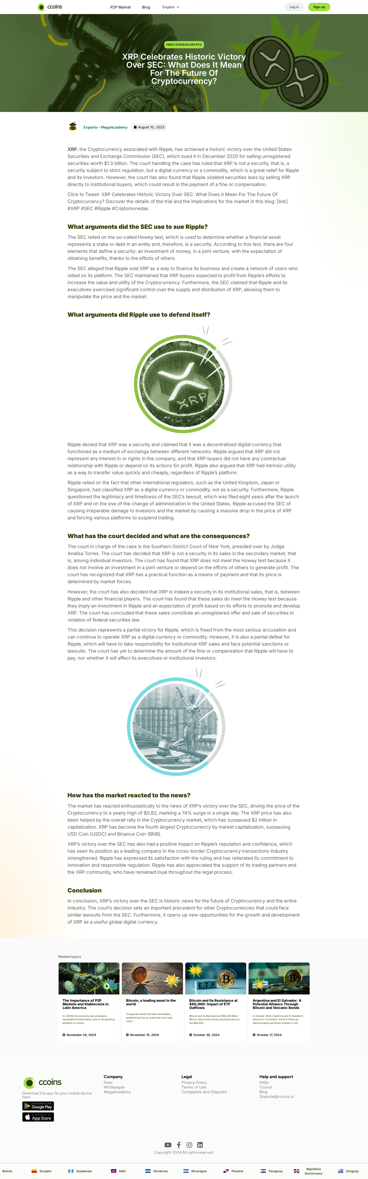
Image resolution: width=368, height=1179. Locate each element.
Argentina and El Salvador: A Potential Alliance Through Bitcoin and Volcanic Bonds (213, 1004)
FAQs (264, 1082)
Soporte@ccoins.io (276, 1096)
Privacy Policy (194, 1082)
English (168, 7)
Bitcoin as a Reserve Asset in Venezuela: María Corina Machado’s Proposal (277, 1004)
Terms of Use (193, 1087)
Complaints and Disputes (204, 1092)
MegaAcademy (117, 1092)
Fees (108, 1082)
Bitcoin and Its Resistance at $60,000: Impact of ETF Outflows (150, 1004)
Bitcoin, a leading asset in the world (87, 1002)
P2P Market (120, 6)
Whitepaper (114, 1087)
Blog (146, 6)
